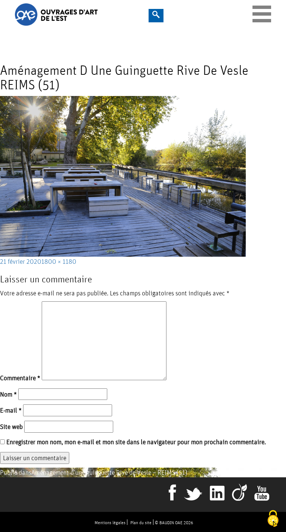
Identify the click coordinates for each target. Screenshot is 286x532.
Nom (8, 394)
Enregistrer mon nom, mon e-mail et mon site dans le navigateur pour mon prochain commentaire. (136, 442)
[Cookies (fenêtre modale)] (273, 519)
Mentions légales (110, 522)
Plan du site (141, 522)
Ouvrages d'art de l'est (88, 14)
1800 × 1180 (58, 261)
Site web (11, 426)
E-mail (11, 410)
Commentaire (20, 378)
